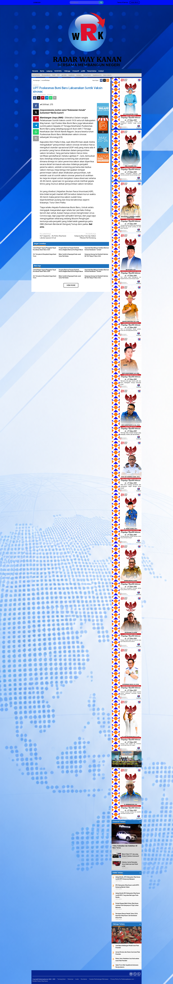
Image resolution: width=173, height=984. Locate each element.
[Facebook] (101, 80)
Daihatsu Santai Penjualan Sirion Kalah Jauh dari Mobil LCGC (130, 864)
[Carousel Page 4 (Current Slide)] (139, 765)
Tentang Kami (61, 979)
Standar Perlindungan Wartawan (98, 979)
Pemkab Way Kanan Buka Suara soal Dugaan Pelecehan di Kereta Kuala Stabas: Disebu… (125, 762)
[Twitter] (104, 80)
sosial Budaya (42, 94)
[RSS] (107, 80)
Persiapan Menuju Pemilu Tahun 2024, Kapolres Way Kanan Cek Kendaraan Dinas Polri (127, 915)
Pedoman (70, 979)
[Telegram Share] (46, 98)
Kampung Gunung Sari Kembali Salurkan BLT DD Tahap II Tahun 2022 (96, 276)
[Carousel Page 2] (136, 765)
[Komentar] (54, 98)
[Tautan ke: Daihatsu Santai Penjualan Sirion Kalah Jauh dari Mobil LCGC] (117, 863)
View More (71, 285)
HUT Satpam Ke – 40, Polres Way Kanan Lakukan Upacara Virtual (53, 236)
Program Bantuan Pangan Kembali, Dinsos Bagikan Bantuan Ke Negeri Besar (71, 270)
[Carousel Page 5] (140, 765)
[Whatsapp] (50, 98)
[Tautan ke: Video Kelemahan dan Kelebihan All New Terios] (127, 834)
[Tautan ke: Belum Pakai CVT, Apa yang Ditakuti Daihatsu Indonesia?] (117, 855)
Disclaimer (84, 979)
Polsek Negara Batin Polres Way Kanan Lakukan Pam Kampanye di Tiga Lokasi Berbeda (127, 905)
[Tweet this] (38, 98)
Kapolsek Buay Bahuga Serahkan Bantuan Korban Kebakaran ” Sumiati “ (97, 270)
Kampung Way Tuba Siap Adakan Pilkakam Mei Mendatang (85, 236)
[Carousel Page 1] (135, 765)
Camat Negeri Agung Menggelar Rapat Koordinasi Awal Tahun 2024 (44, 270)
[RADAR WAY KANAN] (86, 37)
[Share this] (34, 98)
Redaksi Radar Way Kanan (40, 981)
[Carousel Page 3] (137, 765)
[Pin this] (42, 98)
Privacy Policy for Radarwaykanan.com (122, 979)
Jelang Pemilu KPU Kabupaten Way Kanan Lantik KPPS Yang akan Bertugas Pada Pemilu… (128, 895)
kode (77, 979)
